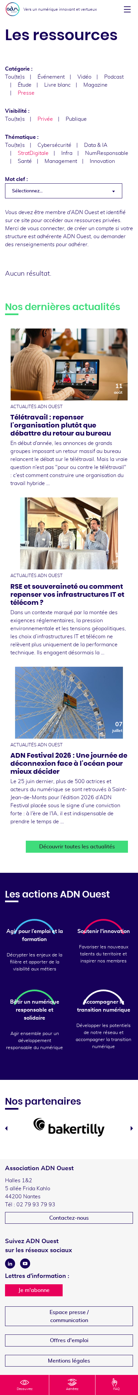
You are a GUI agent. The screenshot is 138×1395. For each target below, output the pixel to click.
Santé (25, 161)
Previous (6, 1128)
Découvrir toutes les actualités (77, 846)
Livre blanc (57, 85)
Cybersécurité (54, 145)
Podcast (114, 77)
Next (132, 1128)
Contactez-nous (69, 1218)
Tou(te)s (15, 77)
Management (61, 161)
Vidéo (84, 77)
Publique (76, 119)
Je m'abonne (34, 1290)
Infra (66, 153)
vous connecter (45, 228)
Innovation (102, 161)
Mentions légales (69, 1361)
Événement (51, 77)
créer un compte (94, 228)
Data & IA (96, 145)
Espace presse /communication (69, 1316)
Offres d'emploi (69, 1340)
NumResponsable (106, 153)
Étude (24, 85)
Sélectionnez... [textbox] (27, 191)
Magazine (95, 85)
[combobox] (63, 190)
